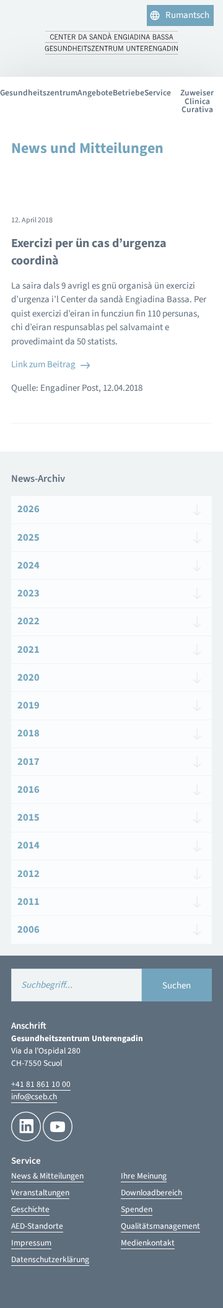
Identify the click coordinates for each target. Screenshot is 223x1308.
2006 (28, 929)
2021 (28, 649)
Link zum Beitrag (43, 364)
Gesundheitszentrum (38, 92)
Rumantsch (187, 15)
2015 (28, 817)
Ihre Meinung (144, 1176)
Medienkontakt (148, 1243)
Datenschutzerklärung (50, 1259)
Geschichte (30, 1209)
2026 (28, 509)
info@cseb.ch (34, 1096)
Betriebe (128, 92)
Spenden (136, 1209)
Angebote (95, 92)
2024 (28, 565)
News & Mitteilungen (47, 1176)
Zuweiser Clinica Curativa (197, 101)
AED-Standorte (37, 1226)
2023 (28, 593)
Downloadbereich (151, 1192)
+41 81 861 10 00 (41, 1084)
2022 (28, 621)
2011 (28, 901)
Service (157, 92)
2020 (28, 677)
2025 (28, 537)
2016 (28, 789)
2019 (28, 705)
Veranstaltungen (40, 1192)
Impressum (31, 1243)
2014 (28, 845)
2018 (28, 733)
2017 (28, 761)
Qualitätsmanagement (160, 1226)
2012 (28, 873)
